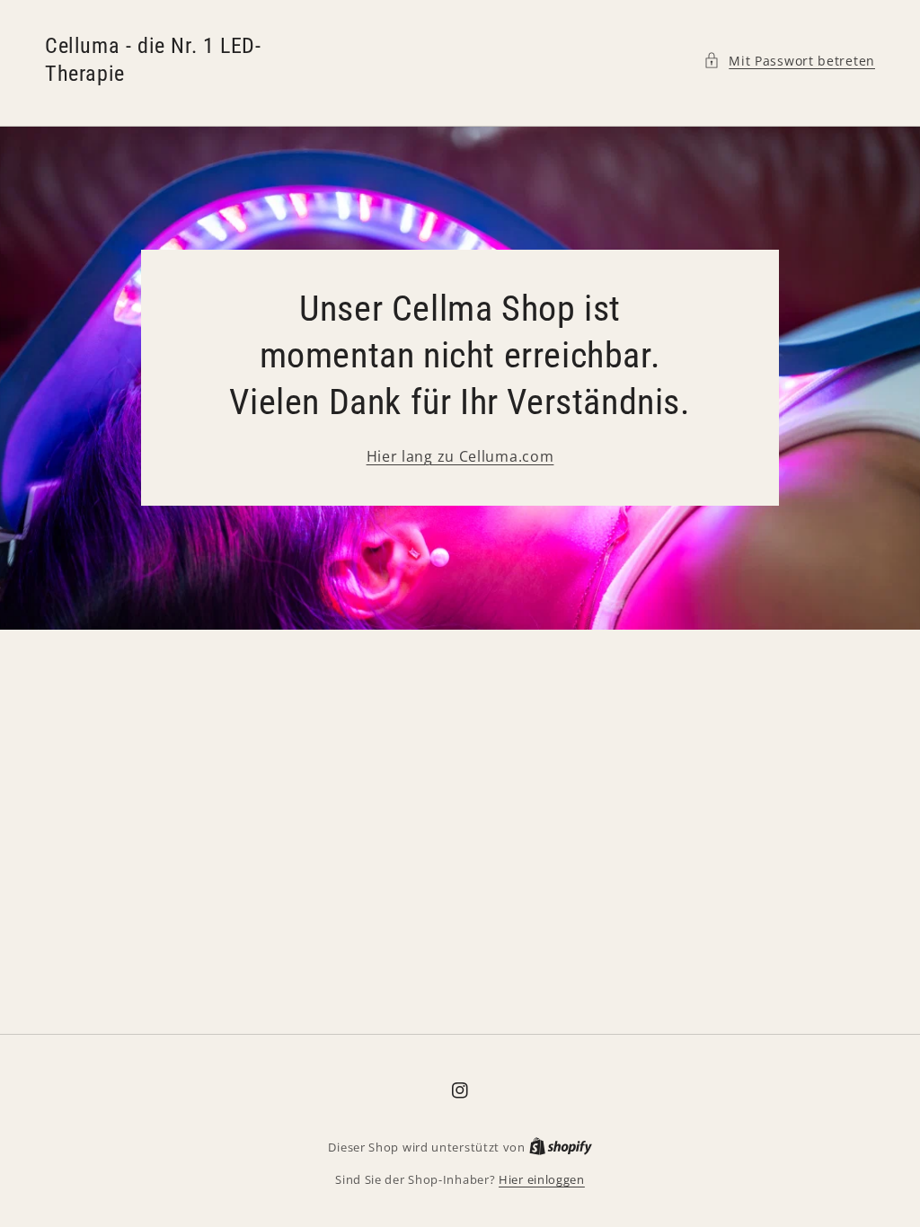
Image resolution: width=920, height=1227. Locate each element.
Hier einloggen (542, 1179)
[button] (789, 60)
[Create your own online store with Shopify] (560, 1147)
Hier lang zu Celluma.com (460, 456)
